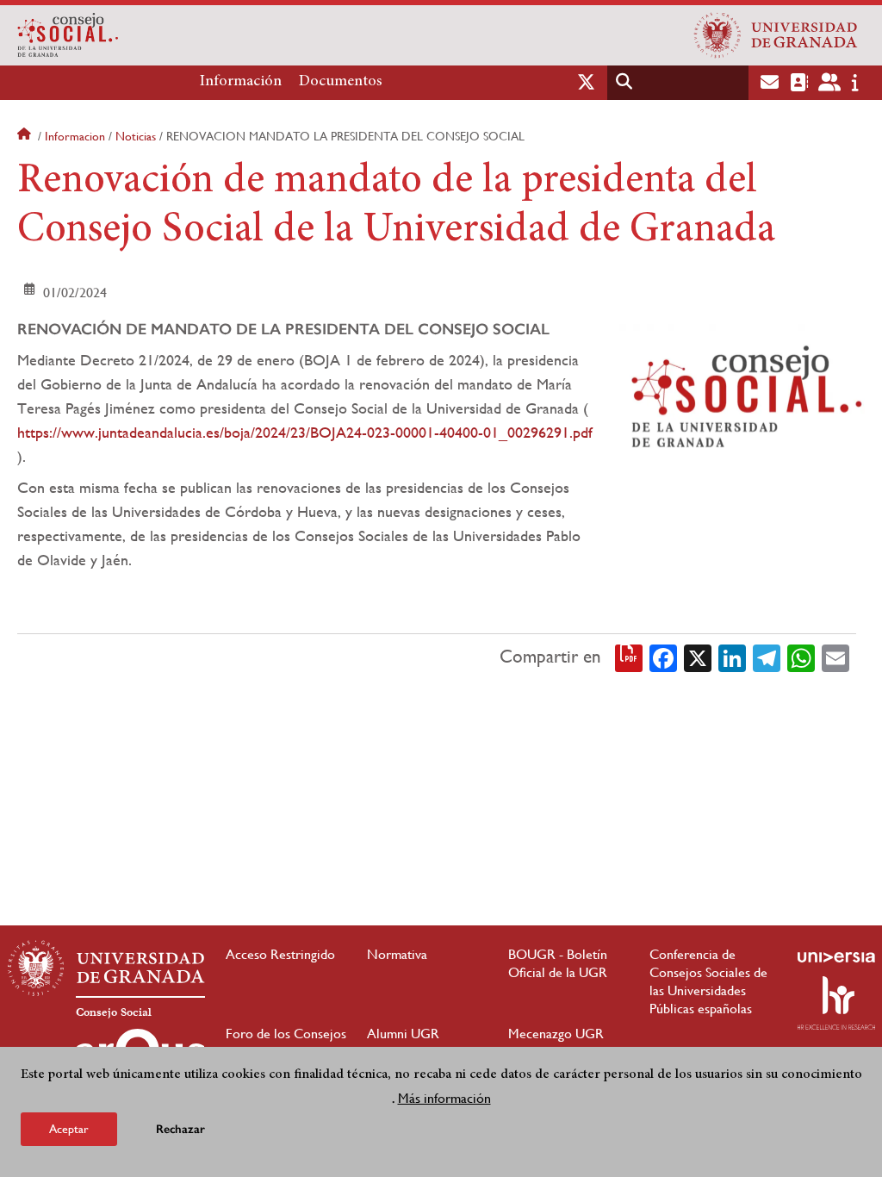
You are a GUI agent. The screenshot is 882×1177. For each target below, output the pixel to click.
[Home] (287, 35)
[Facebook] (663, 656)
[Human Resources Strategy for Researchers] (836, 1003)
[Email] (835, 656)
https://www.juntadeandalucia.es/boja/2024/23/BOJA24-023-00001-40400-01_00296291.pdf (305, 432)
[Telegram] (766, 656)
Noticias (135, 136)
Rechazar (180, 1129)
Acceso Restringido (280, 954)
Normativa (397, 954)
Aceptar (69, 1129)
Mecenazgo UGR (556, 1033)
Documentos (340, 82)
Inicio (25, 136)
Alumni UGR (403, 1033)
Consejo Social (114, 1012)
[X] (697, 656)
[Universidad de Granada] (776, 35)
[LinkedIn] (732, 656)
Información (241, 82)
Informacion (75, 136)
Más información (444, 1098)
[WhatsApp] (801, 656)
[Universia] (836, 957)
